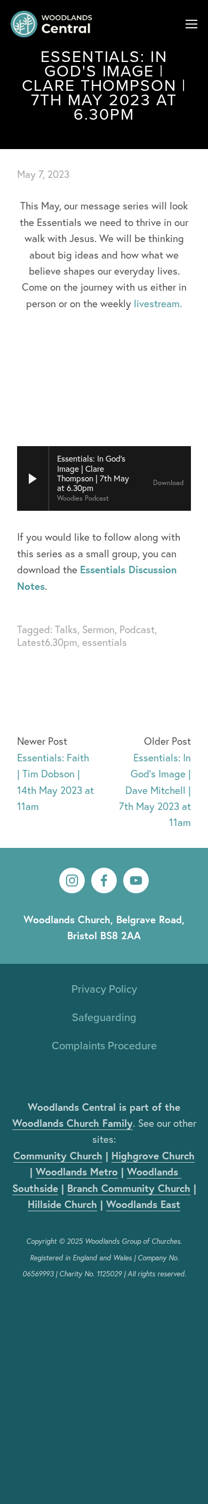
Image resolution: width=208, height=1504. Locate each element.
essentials (104, 642)
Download (168, 483)
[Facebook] (104, 880)
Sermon (98, 629)
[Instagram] (72, 880)
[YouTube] (136, 880)
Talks (66, 629)
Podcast (137, 629)
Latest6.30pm (47, 642)
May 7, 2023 (43, 174)
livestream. (158, 303)
